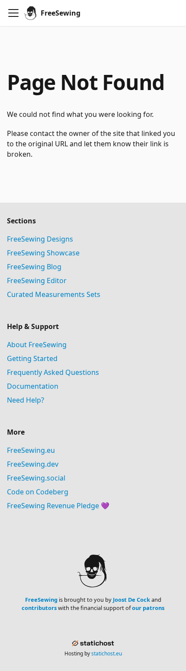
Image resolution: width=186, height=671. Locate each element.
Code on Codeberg (37, 492)
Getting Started (32, 358)
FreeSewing (41, 599)
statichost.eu (106, 653)
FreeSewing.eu (31, 450)
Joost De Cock (131, 599)
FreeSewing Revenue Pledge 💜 (58, 505)
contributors (39, 608)
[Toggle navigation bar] (13, 12)
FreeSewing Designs (40, 239)
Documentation (32, 386)
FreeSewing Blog (34, 266)
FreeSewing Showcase (43, 253)
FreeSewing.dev (32, 464)
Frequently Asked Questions (53, 372)
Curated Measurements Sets (53, 294)
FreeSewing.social (36, 478)
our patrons (148, 608)
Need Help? (25, 400)
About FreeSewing (37, 344)
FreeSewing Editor (37, 280)
